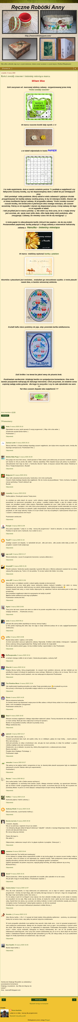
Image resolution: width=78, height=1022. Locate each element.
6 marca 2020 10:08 (17, 637)
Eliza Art (9, 667)
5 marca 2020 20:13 (22, 442)
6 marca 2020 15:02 (16, 715)
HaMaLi (8, 797)
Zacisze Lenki (11, 442)
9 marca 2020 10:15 (17, 874)
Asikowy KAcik (11, 809)
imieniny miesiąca (49, 227)
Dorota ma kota (11, 821)
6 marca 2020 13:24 (26, 683)
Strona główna (39, 999)
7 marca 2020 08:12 (17, 778)
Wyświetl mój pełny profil (17, 1016)
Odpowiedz (9, 436)
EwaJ (8, 715)
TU (51, 189)
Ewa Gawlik (10, 945)
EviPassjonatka (11, 655)
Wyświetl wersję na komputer (39, 1003)
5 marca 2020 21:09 (18, 526)
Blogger (47, 1020)
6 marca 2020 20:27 (19, 762)
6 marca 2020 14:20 (17, 697)
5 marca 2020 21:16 (17, 540)
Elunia (8, 697)
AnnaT (8, 874)
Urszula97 (9, 566)
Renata (8, 778)
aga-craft (9, 554)
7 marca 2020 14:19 (18, 797)
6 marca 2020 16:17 (18, 734)
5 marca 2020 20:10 (16, 426)
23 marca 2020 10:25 (21, 945)
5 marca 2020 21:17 (19, 554)
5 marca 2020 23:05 (17, 606)
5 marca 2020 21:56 (19, 580)
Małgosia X (10, 475)
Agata (8, 606)
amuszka (9, 762)
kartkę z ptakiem (52, 254)
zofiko (8, 637)
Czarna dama (10, 888)
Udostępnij (5, 415)
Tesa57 (8, 540)
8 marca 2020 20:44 (19, 851)
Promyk (8, 526)
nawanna (9, 851)
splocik (8, 734)
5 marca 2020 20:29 (25, 457)
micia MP (9, 580)
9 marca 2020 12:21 (20, 914)
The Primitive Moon (12, 683)
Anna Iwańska (17, 1010)
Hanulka (31, 227)
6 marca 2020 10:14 (18, 667)
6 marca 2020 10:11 (23, 655)
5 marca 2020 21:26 (19, 566)
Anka (8, 426)
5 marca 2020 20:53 (19, 493)
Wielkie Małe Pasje (12, 457)
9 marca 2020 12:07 (22, 888)
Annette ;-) (9, 914)
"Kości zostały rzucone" (39, 90)
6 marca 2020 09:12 (16, 621)
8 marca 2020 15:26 (23, 809)
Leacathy (9, 493)
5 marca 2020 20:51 (20, 475)
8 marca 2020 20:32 (23, 821)
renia (7, 621)
